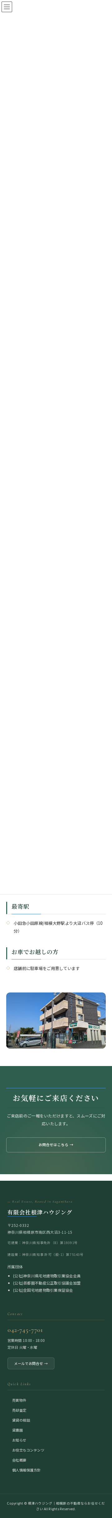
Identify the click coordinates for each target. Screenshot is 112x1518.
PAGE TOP (103, 1466)
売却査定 (19, 1409)
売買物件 (19, 1399)
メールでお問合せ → (31, 1363)
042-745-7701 (25, 1329)
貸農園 (17, 1429)
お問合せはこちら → (56, 1144)
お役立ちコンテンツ (28, 1449)
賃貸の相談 (21, 1419)
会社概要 (19, 1459)
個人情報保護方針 (26, 1469)
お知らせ (19, 1439)
